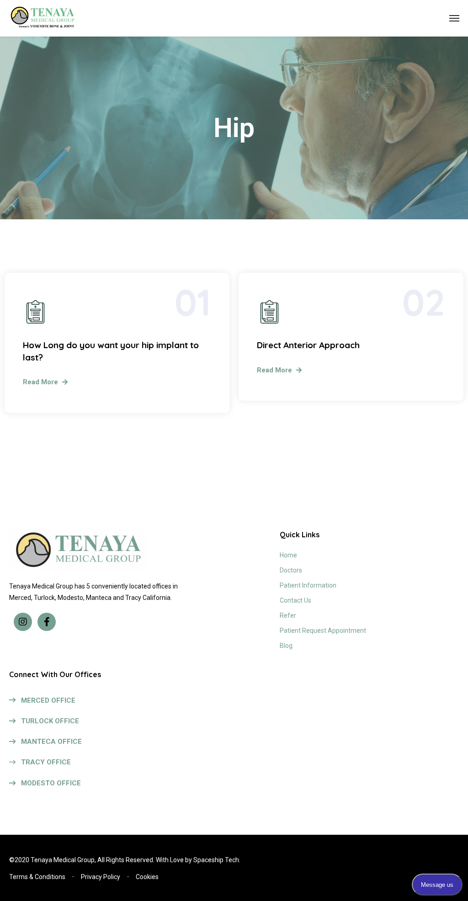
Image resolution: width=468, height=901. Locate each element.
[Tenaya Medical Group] (42, 18)
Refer (288, 615)
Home (288, 555)
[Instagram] (23, 622)
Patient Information (308, 585)
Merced (20, 597)
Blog (286, 645)
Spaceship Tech (216, 860)
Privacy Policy (100, 876)
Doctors (291, 570)
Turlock (44, 597)
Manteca (99, 597)
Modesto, (71, 597)
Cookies (147, 876)
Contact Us (295, 600)
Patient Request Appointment (323, 630)
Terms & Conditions (37, 876)
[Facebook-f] (46, 622)
